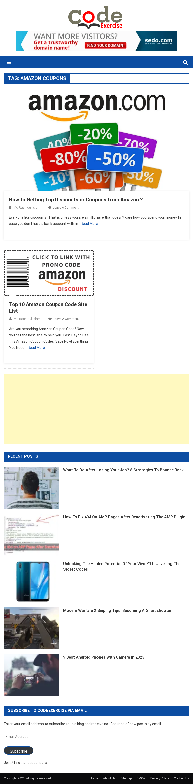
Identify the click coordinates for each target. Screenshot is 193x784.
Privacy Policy (159, 778)
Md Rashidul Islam (26, 207)
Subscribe (18, 751)
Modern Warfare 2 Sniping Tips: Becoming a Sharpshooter (117, 610)
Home (94, 778)
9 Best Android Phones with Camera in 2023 (103, 657)
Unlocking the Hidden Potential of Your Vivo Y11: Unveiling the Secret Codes (121, 566)
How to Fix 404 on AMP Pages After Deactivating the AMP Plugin (124, 517)
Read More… (90, 224)
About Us (109, 778)
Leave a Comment (66, 207)
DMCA (141, 778)
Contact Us (181, 778)
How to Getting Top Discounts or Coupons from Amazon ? (76, 200)
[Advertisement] (96, 409)
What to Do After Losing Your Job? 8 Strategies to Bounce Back (123, 470)
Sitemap (126, 778)
